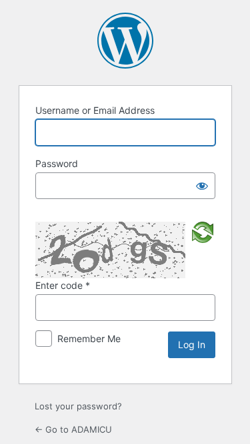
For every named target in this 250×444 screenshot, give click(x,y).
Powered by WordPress (125, 41)
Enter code (62, 285)
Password (56, 163)
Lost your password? (78, 406)
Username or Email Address (95, 110)
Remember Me (89, 338)
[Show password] (202, 185)
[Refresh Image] (202, 231)
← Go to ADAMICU (73, 429)
